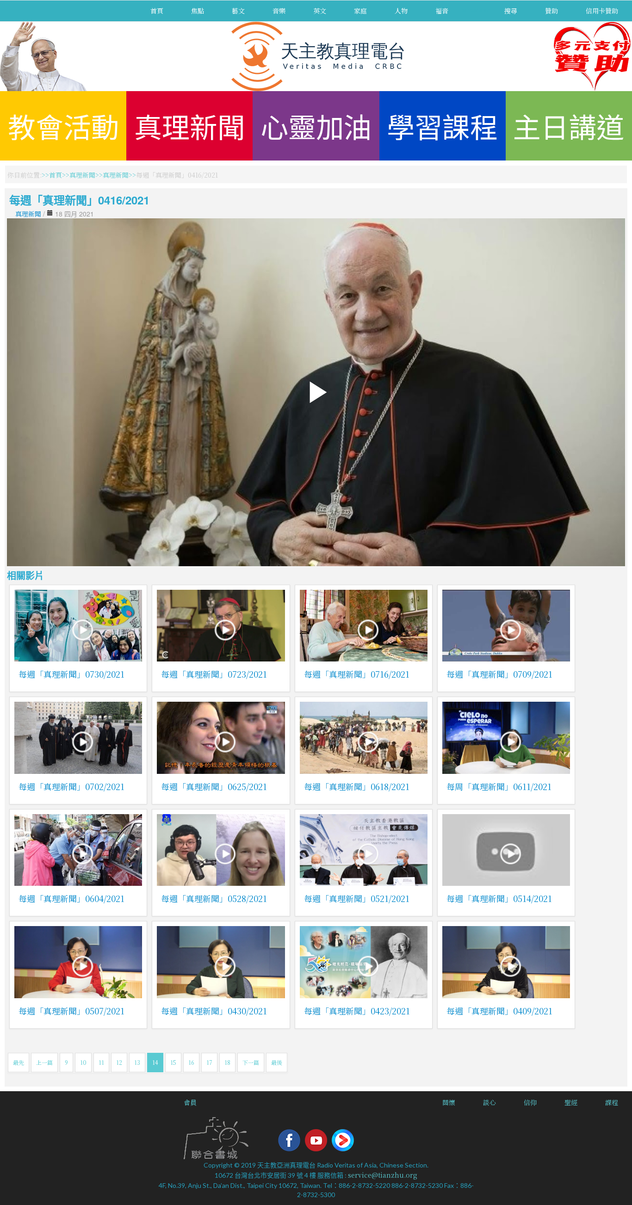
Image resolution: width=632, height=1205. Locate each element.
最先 (18, 1062)
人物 (401, 10)
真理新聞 (189, 125)
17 (209, 1062)
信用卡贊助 (602, 10)
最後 (276, 1062)
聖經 (570, 1102)
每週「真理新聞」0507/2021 (71, 1011)
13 (137, 1062)
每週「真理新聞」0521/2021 (356, 898)
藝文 (238, 10)
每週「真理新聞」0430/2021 (214, 1011)
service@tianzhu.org (382, 1175)
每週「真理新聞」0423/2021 (357, 1011)
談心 (489, 1102)
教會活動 (63, 125)
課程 (611, 1102)
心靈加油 (316, 125)
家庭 (360, 10)
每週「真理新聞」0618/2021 (356, 786)
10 (83, 1062)
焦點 (197, 10)
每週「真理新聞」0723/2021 (214, 674)
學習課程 (442, 125)
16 (191, 1062)
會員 (190, 1102)
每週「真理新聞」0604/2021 (71, 898)
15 (173, 1062)
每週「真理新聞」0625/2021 (214, 786)
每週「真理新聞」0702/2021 (71, 786)
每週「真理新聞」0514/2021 (499, 898)
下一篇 (250, 1062)
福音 (441, 10)
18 (227, 1062)
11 (101, 1062)
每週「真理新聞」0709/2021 (499, 674)
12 (119, 1062)
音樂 (279, 10)
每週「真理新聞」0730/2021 (71, 674)
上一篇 (44, 1062)
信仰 (530, 1102)
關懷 (448, 1102)
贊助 (551, 10)
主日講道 (568, 125)
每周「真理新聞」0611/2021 (498, 786)
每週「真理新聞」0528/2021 (214, 898)
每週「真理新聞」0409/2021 (499, 1011)
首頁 (156, 10)
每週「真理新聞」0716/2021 (356, 674)
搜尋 (510, 10)
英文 (319, 10)
